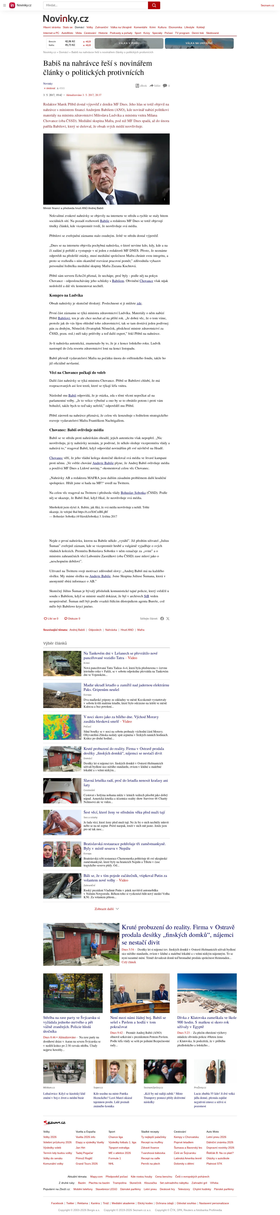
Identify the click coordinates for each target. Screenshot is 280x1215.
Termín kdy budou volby (57, 1152)
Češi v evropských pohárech (192, 1176)
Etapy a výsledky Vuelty (90, 1142)
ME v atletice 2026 (120, 1152)
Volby (89, 27)
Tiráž (106, 1203)
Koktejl (201, 27)
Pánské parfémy (224, 1189)
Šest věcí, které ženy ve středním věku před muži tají (124, 812)
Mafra (140, 629)
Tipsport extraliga (119, 1147)
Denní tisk (198, 32)
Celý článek (129, 962)
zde (139, 303)
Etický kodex (145, 1203)
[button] (106, 169)
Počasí (169, 32)
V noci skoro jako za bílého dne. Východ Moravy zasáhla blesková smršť (121, 719)
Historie (103, 32)
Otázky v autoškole (217, 1158)
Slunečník (135, 1182)
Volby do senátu (52, 1158)
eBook (143, 85)
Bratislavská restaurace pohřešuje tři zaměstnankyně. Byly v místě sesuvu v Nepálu (125, 846)
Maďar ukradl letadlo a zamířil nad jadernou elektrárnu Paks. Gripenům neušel (126, 687)
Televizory (184, 1189)
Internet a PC (51, 32)
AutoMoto (67, 32)
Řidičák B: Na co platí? (220, 1152)
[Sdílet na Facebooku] (162, 618)
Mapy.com (96, 1176)
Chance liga (116, 1136)
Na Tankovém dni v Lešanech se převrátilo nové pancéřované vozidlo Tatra (121, 655)
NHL (111, 1163)
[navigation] (5, 5)
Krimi (153, 27)
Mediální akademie (123, 1203)
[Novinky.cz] (66, 19)
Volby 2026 (50, 1136)
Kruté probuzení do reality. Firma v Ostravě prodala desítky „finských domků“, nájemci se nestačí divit (124, 751)
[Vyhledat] (154, 5)
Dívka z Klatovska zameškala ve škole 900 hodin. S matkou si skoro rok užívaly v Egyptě (207, 1022)
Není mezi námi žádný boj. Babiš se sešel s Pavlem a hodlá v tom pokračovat (138, 1022)
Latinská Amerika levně (188, 1158)
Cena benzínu (163, 1176)
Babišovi (64, 318)
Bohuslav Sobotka (133, 492)
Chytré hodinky (202, 1189)
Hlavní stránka (52, 27)
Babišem (118, 280)
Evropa (87, 695)
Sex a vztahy (91, 817)
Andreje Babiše (103, 463)
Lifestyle (189, 27)
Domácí (79, 27)
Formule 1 (115, 1158)
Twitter (70, 1203)
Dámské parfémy (130, 1189)
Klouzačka (150, 1182)
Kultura (162, 27)
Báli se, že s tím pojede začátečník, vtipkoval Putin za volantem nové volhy (125, 878)
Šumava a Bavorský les (188, 1147)
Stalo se (68, 27)
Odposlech (95, 629)
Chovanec (56, 457)
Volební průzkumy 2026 (57, 1142)
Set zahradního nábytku (174, 1182)
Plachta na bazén (99, 1182)
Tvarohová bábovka (153, 1152)
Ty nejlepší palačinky (153, 1136)
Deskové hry (167, 1189)
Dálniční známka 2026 (219, 1142)
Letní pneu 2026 (216, 1136)
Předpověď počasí (117, 1176)
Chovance (146, 280)
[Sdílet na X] (168, 618)
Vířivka (214, 1182)
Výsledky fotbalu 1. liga (122, 1142)
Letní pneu (150, 1189)
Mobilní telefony (83, 1189)
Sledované (212, 32)
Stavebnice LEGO (106, 1189)
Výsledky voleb (52, 1147)
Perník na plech (150, 1163)
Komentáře (140, 27)
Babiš (72, 395)
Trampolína (119, 1182)
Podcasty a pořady (121, 32)
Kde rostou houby (141, 1176)
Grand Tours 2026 (87, 1163)
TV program (182, 32)
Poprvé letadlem (184, 1142)
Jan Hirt (80, 1147)
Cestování (90, 32)
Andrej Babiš (77, 629)
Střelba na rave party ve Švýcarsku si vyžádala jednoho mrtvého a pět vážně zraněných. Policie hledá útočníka (71, 1024)
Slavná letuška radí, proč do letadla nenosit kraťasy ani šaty (126, 782)
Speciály (157, 32)
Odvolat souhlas (186, 1203)
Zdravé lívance (150, 1147)
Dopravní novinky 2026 (220, 1147)
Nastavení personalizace (214, 1203)
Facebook (57, 1203)
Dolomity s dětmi (184, 1163)
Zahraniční (101, 27)
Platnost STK (214, 1163)
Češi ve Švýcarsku (185, 1152)
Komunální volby (53, 1163)
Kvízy (146, 32)
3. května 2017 (108, 516)
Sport (138, 32)
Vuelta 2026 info (85, 1136)
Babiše (104, 220)
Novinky (48, 83)
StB (146, 596)
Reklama (82, 1203)
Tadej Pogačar (84, 1152)
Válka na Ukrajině (121, 27)
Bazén (82, 1182)
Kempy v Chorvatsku (186, 1136)
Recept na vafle (150, 1158)
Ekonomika (175, 27)
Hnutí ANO (127, 629)
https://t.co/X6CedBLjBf (93, 512)
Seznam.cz (267, 5)
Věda (78, 32)
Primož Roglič (84, 1158)
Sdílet (157, 85)
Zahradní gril (199, 1182)
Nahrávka (111, 629)
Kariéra (95, 1203)
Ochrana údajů (165, 1203)
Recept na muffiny (152, 1142)
